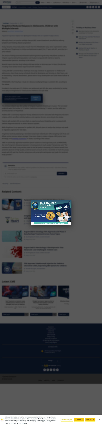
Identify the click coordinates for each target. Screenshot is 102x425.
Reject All (79, 419)
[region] (51, 420)
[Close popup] (69, 202)
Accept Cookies (90, 419)
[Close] (99, 419)
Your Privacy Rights (67, 419)
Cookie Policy (23, 423)
